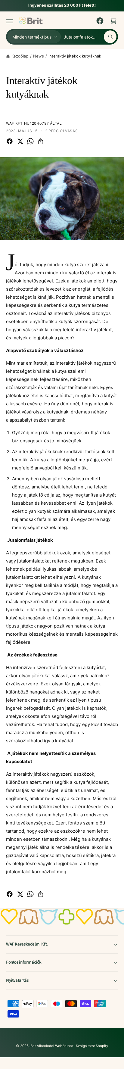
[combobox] (90, 37)
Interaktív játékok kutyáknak (74, 56)
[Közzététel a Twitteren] (20, 141)
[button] (9, 20)
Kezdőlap (19, 56)
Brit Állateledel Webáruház (51, 1046)
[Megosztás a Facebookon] (9, 141)
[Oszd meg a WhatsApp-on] (30, 141)
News (38, 56)
